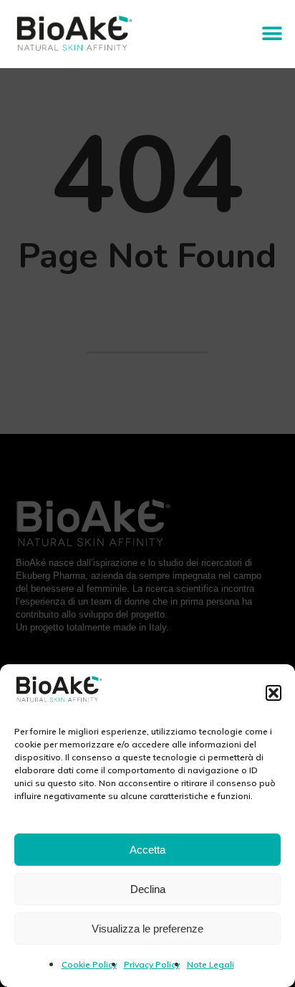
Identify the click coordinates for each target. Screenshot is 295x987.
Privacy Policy (152, 964)
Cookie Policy (89, 964)
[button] (273, 693)
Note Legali (210, 964)
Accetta (147, 850)
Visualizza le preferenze (147, 928)
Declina (147, 889)
